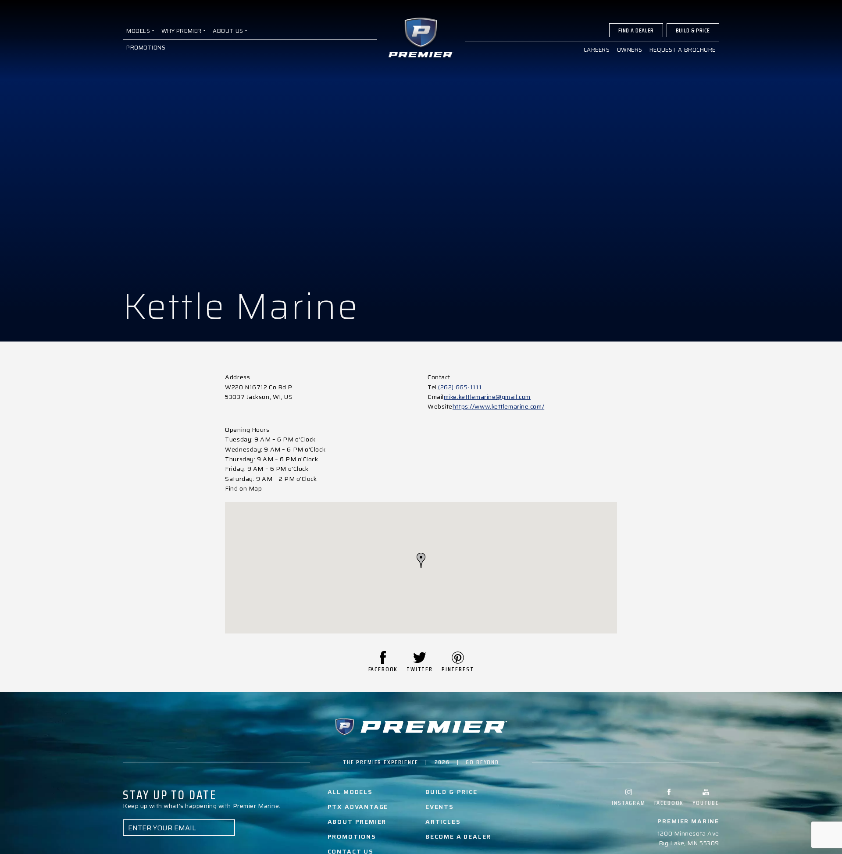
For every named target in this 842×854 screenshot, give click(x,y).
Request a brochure (682, 49)
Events (439, 806)
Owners (629, 49)
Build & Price (693, 30)
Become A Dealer (458, 836)
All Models (350, 792)
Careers (597, 49)
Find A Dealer (635, 30)
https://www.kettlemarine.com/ (498, 406)
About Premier (357, 821)
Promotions (146, 47)
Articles (443, 821)
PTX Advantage (358, 806)
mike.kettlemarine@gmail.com (487, 397)
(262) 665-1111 (460, 387)
